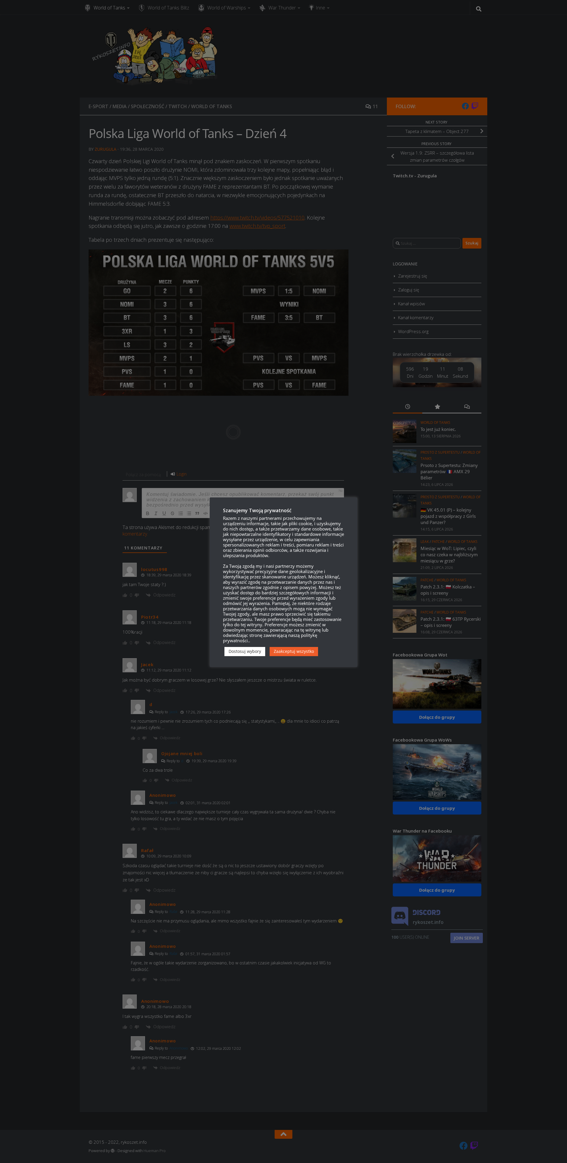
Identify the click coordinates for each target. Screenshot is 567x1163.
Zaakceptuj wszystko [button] (294, 651)
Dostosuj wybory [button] (245, 651)
